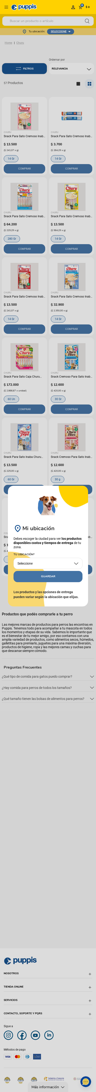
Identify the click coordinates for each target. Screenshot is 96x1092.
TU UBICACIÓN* (24, 554)
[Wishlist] (73, 7)
